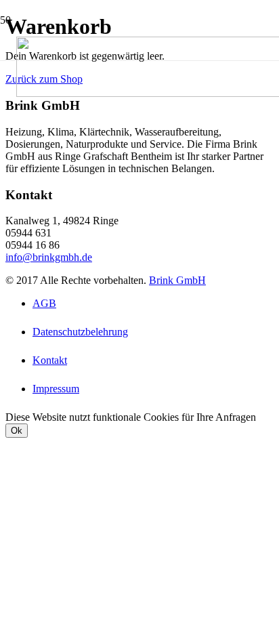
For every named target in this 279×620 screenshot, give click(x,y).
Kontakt (50, 360)
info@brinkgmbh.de (48, 257)
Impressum (56, 388)
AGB (44, 303)
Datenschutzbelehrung (80, 331)
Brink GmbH (177, 280)
